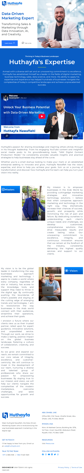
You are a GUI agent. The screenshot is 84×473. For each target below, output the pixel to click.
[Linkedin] (52, 454)
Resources (50, 443)
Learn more (9, 43)
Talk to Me (28, 43)
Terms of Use (77, 467)
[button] (70, 3)
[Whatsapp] (58, 454)
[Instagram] (46, 454)
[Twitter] (55, 454)
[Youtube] (49, 454)
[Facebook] (43, 454)
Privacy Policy (63, 467)
